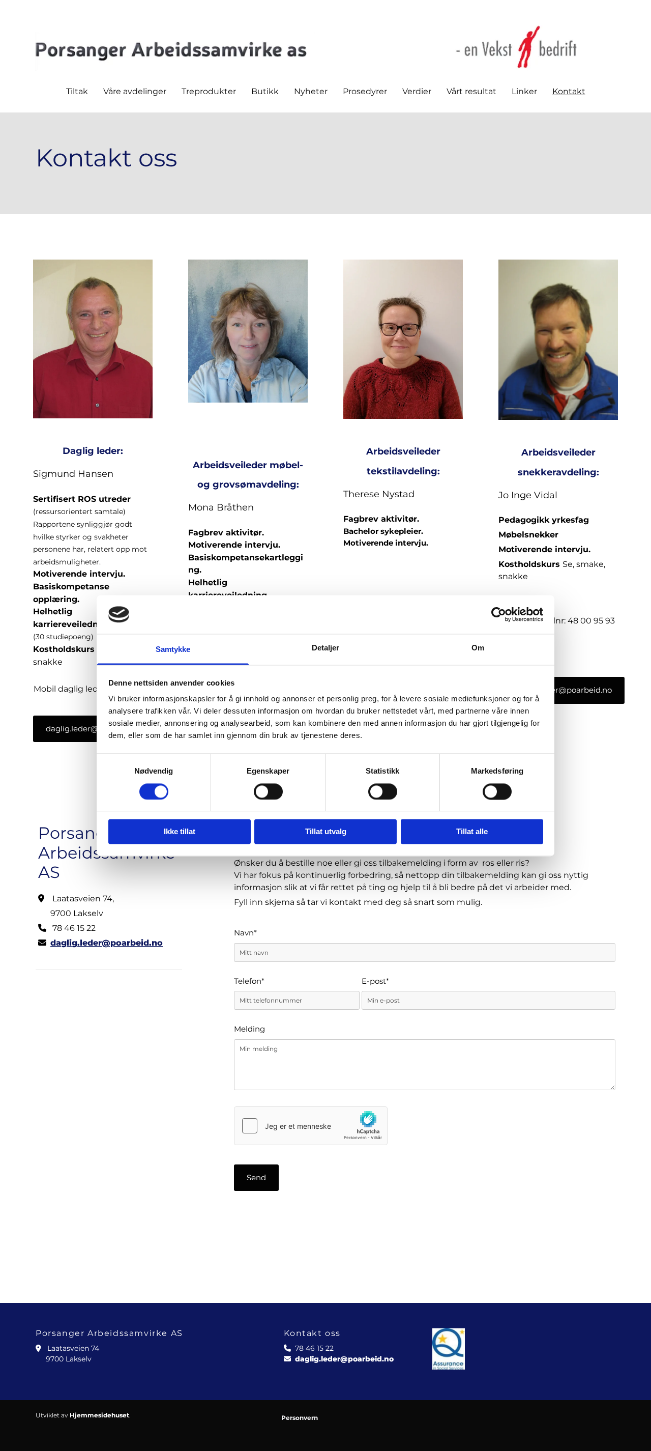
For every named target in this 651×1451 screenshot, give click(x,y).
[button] (95, 729)
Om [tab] (477, 648)
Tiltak (77, 91)
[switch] (268, 791)
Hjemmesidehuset (99, 1415)
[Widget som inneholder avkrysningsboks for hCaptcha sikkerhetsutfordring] (311, 1125)
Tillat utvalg (325, 832)
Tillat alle (472, 832)
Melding (249, 1029)
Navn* (245, 933)
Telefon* (249, 981)
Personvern (299, 1417)
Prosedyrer (365, 91)
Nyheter (311, 91)
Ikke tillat (179, 832)
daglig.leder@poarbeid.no (106, 943)
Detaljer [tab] (326, 648)
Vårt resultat (471, 91)
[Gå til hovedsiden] (325, 45)
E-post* (375, 981)
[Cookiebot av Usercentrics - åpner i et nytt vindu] (498, 614)
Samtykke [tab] (173, 649)
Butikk (265, 91)
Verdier (416, 91)
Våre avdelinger (134, 91)
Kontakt (568, 91)
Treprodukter (209, 91)
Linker (524, 91)
